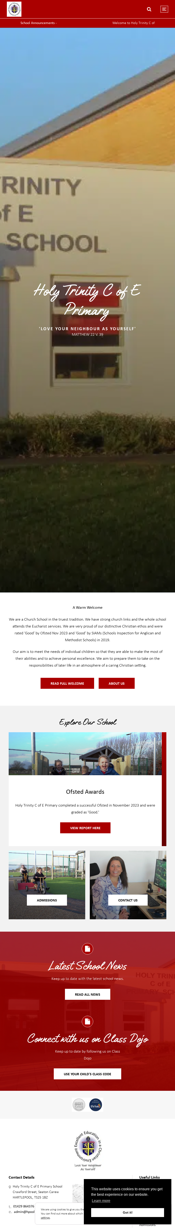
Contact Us (128, 900)
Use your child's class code (87, 1073)
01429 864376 (23, 1206)
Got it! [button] (128, 1212)
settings (45, 1217)
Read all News (87, 994)
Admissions (47, 900)
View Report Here (85, 827)
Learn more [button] (101, 1201)
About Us (117, 683)
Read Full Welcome (67, 683)
